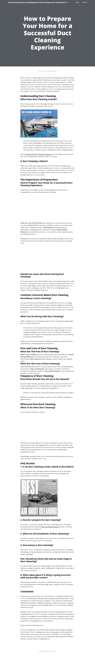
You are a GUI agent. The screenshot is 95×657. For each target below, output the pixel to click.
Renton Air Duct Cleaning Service (32, 625)
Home (77, 2)
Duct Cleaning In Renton (49, 527)
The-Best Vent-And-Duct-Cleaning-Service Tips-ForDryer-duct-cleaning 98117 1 (38, 2)
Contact (84, 2)
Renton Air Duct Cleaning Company (38, 154)
